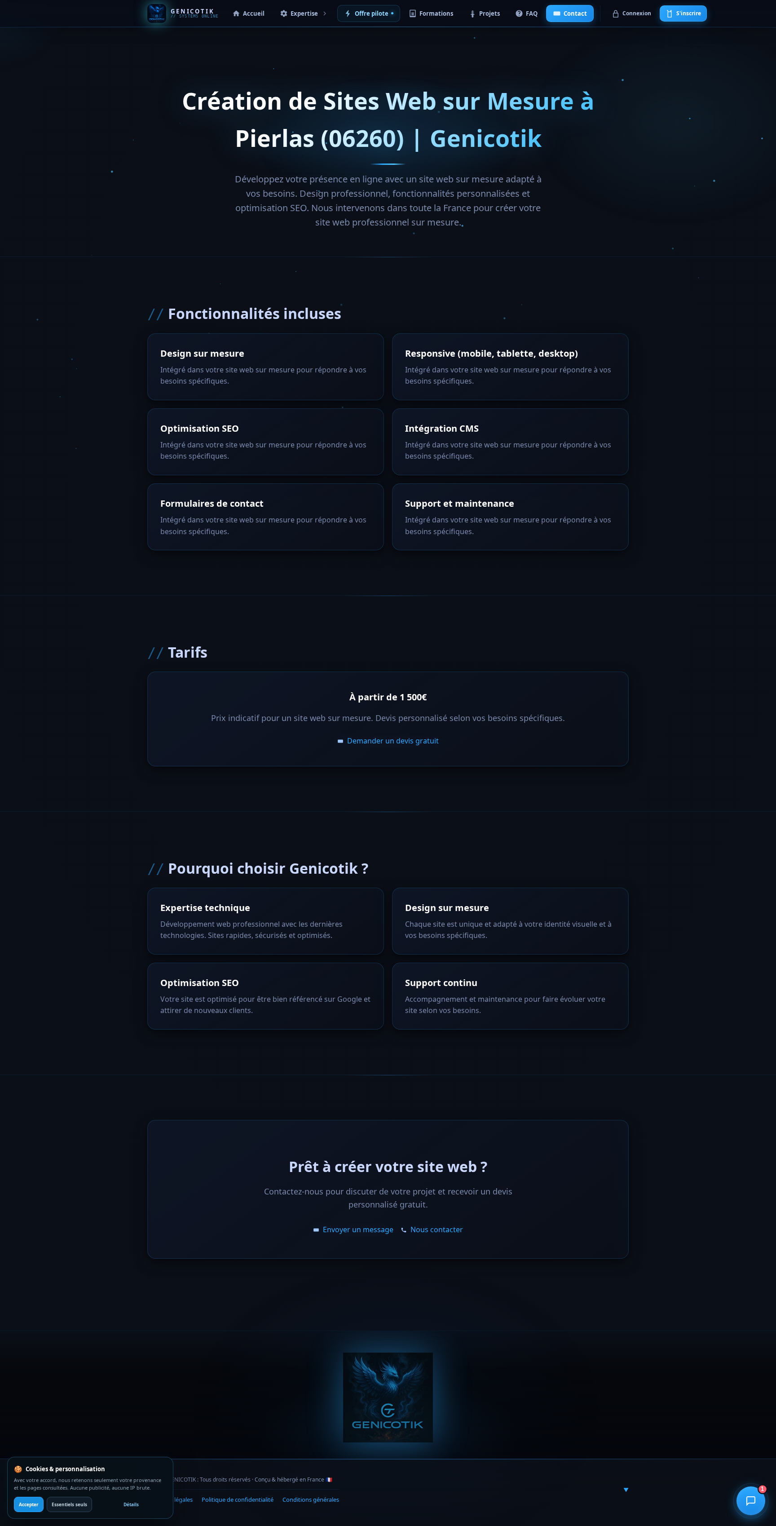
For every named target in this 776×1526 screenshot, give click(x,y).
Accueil (254, 13)
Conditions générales (310, 1499)
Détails (131, 1504)
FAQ (532, 13)
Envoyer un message (358, 1229)
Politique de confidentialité (237, 1499)
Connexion (636, 13)
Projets (489, 13)
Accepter (29, 1504)
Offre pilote (371, 13)
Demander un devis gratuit (393, 741)
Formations (436, 13)
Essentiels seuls (69, 1504)
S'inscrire (688, 13)
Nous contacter (436, 1229)
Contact (575, 13)
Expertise (304, 13)
